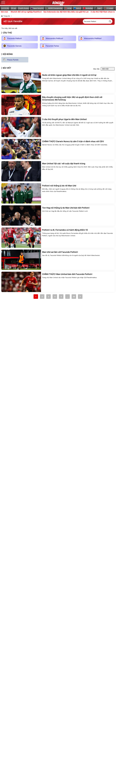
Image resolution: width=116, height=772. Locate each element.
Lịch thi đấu (5, 8)
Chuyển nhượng (23, 8)
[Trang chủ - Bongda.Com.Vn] (58, 2)
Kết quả (13, 8)
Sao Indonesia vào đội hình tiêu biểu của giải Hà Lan (56, 12)
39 (74, 297)
